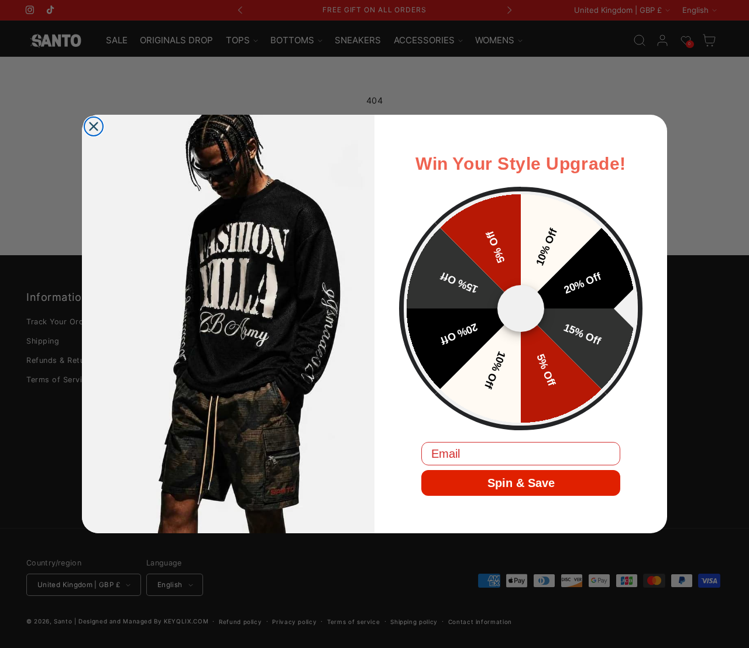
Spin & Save (521, 482)
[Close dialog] (93, 126)
